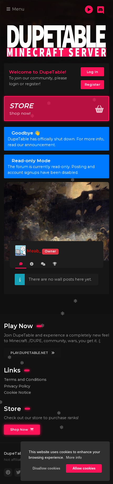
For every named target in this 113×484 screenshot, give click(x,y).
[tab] (20, 264)
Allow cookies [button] (84, 468)
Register (92, 84)
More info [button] (74, 457)
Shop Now (19, 430)
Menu (17, 9)
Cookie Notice (17, 392)
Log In (92, 72)
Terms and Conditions (25, 379)
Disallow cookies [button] (46, 468)
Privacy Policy (17, 386)
